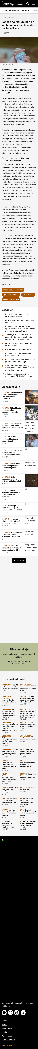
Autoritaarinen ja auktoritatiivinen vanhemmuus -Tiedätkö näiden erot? (19, 375)
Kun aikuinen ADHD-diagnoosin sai (18, 349)
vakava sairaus (28, 294)
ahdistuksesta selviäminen (13, 290)
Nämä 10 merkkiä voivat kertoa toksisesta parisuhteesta (16, 315)
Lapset (4, 18)
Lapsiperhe (6, 1032)
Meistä (4, 1025)
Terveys (11, 18)
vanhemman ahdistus (11, 299)
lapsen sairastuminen (11, 294)
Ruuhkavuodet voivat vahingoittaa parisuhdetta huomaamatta (18, 354)
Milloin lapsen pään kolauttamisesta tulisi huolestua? (18, 344)
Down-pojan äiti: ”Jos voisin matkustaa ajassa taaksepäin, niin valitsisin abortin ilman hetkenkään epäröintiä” (20, 329)
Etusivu (4, 11)
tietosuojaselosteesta (18, 663)
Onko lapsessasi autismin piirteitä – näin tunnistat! (20, 321)
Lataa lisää (19, 560)
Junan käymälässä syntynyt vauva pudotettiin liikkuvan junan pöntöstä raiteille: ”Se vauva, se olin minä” (18, 337)
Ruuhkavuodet (14, 11)
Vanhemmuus (25, 11)
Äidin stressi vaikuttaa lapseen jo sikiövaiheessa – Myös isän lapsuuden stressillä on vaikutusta (19, 368)
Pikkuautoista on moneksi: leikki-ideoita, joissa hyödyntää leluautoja (20, 361)
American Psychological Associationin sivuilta (18, 270)
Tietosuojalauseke (8, 1040)
